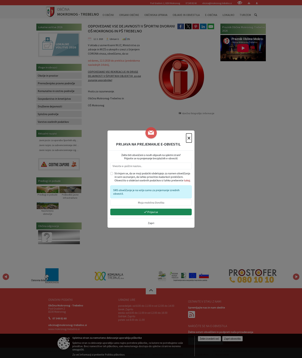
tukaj (187, 180)
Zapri (151, 223)
